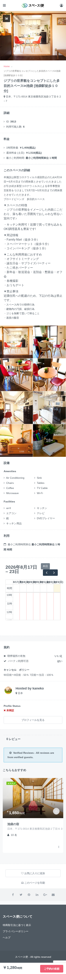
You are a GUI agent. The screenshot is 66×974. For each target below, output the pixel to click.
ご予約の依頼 (51, 968)
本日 (45, 566)
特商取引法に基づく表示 (17, 925)
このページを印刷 (34, 882)
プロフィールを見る (33, 720)
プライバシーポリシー (15, 931)
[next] (54, 572)
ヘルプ (6, 937)
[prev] (46, 572)
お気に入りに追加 (34, 873)
